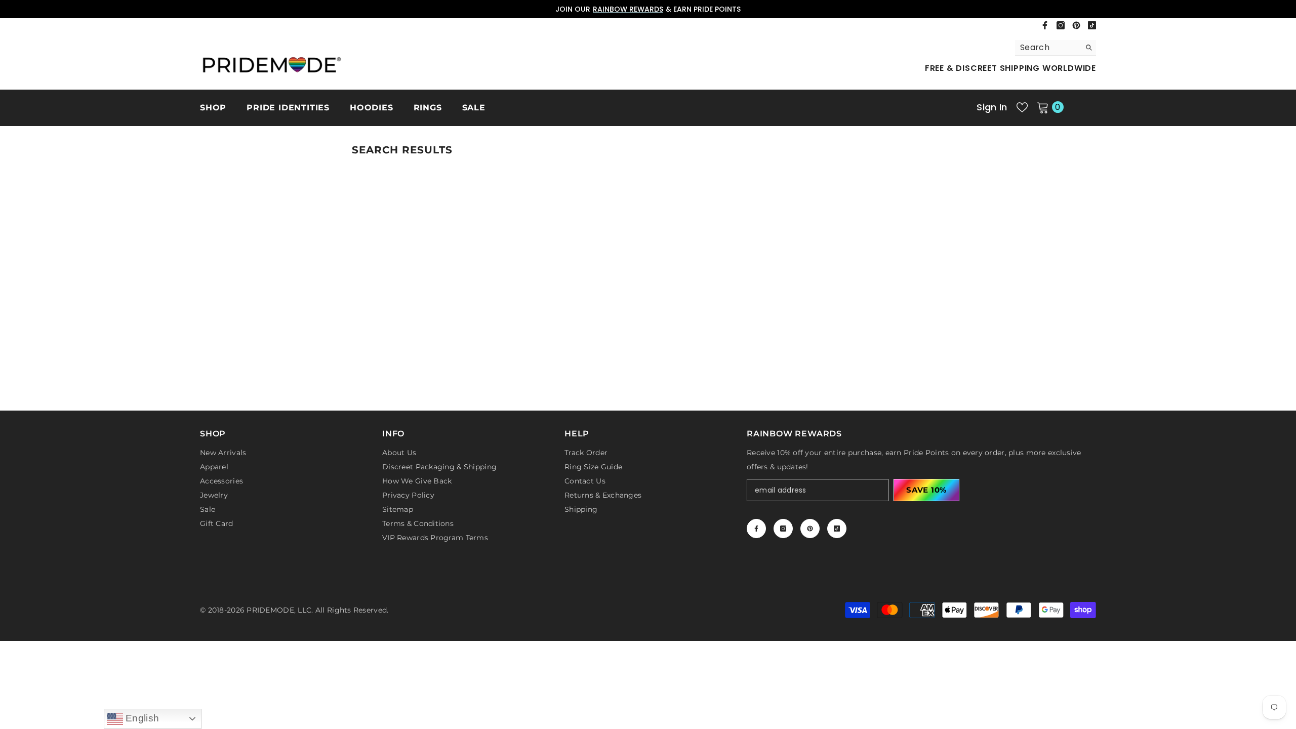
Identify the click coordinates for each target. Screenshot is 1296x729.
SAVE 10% (926, 490)
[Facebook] (1045, 25)
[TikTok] (1092, 25)
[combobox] (1047, 47)
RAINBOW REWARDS (628, 9)
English (141, 718)
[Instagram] (1061, 25)
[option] (648, 9)
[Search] (1055, 48)
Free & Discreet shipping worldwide (1010, 68)
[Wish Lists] (1022, 107)
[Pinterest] (1076, 25)
